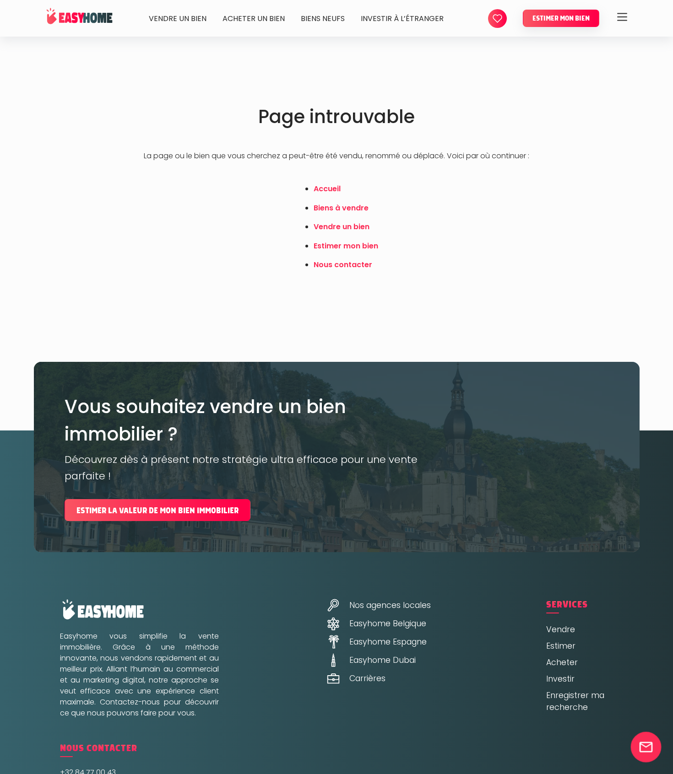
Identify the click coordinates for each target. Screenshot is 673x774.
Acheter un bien (254, 18)
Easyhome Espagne (388, 641)
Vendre (560, 629)
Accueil (327, 188)
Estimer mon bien (561, 18)
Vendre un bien (177, 18)
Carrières (367, 678)
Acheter (562, 662)
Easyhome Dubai (382, 660)
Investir (560, 678)
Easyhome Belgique (387, 623)
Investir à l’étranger (402, 18)
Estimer (560, 645)
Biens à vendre (341, 208)
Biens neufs (323, 18)
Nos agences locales (390, 605)
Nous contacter (343, 264)
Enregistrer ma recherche (575, 701)
